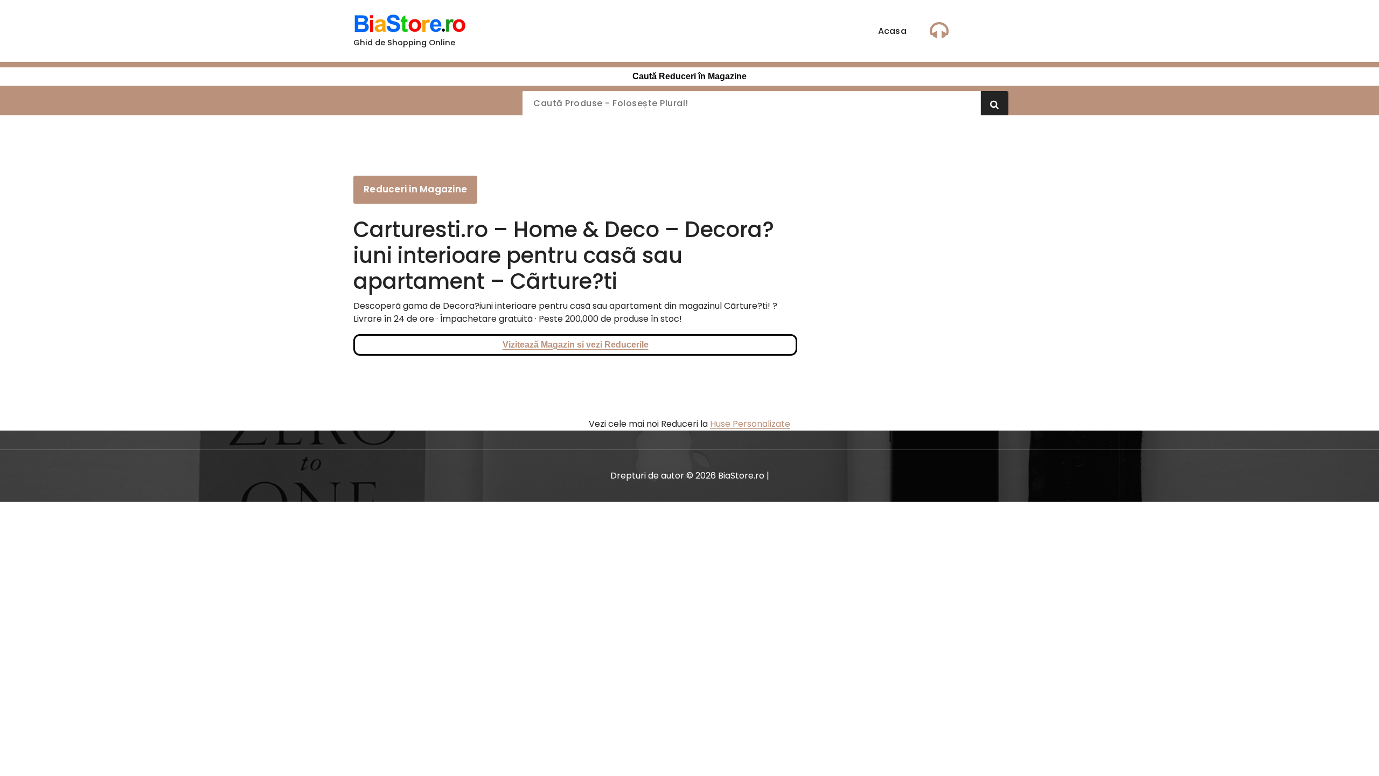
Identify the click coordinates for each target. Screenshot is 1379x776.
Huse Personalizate (750, 424)
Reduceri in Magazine (415, 189)
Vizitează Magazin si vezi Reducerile (576, 344)
